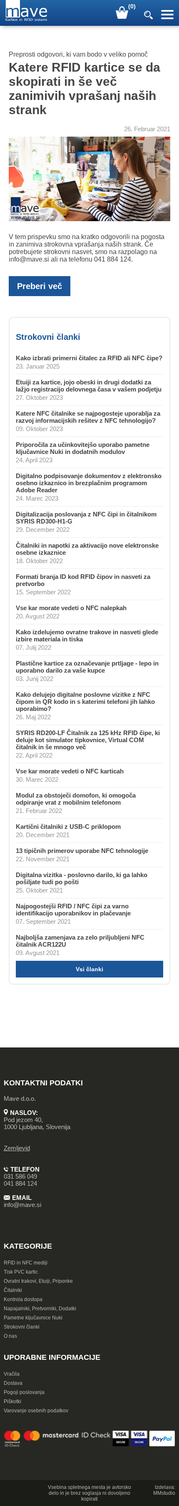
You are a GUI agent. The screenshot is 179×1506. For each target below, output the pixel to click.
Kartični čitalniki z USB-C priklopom (68, 826)
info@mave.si (22, 1204)
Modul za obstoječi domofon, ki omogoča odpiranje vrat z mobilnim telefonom (76, 799)
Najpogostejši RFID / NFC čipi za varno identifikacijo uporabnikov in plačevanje (73, 910)
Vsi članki (89, 969)
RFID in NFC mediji (25, 1263)
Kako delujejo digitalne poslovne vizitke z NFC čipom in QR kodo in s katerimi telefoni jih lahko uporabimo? (85, 701)
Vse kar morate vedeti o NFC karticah (70, 771)
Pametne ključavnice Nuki (33, 1318)
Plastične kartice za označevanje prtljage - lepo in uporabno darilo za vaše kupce (87, 667)
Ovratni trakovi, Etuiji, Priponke (38, 1281)
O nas (10, 1336)
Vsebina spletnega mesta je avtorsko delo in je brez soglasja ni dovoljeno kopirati (89, 1493)
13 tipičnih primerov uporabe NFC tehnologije (82, 850)
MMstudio (164, 1493)
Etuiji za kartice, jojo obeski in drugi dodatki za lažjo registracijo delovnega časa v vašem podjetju (89, 386)
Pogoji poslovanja (24, 1392)
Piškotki (12, 1401)
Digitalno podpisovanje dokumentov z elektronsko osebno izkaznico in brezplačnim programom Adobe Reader (89, 483)
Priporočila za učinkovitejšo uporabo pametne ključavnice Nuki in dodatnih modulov (82, 448)
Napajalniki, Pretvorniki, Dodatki (40, 1309)
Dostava (13, 1383)
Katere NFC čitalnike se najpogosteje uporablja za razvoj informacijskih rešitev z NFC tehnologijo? (88, 417)
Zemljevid (17, 1148)
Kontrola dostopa (23, 1299)
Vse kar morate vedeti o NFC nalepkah (71, 607)
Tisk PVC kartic (21, 1272)
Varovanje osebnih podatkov (36, 1411)
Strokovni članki (22, 1327)
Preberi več (39, 286)
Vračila (12, 1374)
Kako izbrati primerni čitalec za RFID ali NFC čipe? (89, 358)
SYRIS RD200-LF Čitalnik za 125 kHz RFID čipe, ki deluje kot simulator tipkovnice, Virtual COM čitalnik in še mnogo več (88, 740)
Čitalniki (13, 1290)
